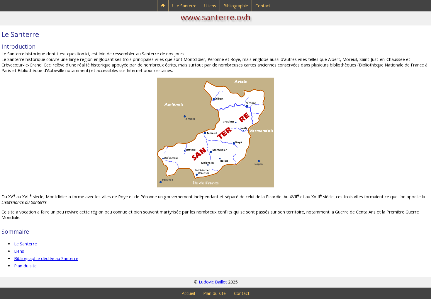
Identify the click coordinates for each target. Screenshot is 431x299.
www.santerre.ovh (216, 17)
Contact (262, 5)
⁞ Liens (210, 5)
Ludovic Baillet (213, 282)
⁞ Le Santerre (184, 5)
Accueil (188, 293)
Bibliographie (235, 5)
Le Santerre (25, 244)
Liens (19, 251)
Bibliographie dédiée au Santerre (46, 258)
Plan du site (25, 266)
